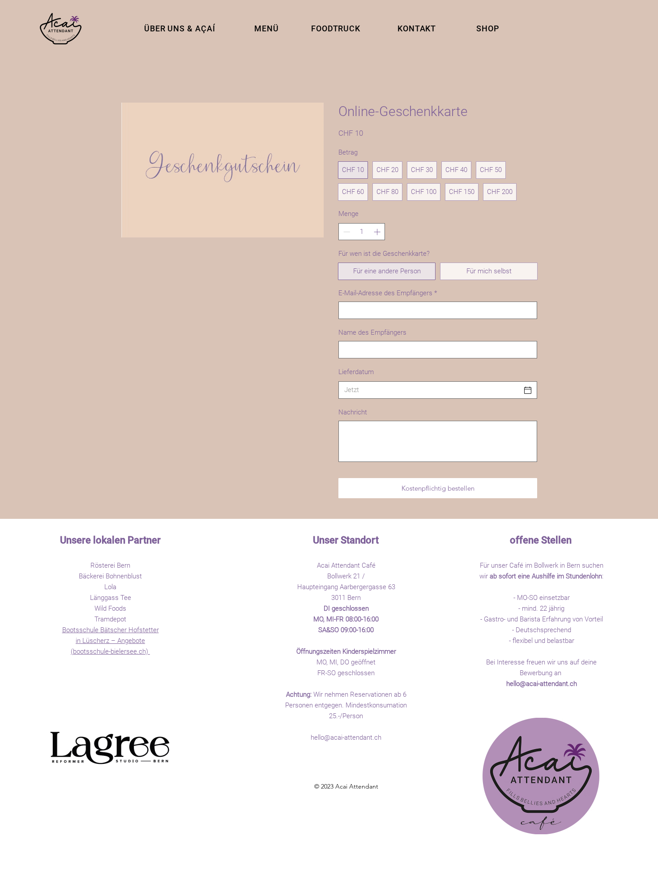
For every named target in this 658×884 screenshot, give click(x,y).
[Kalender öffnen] (527, 390)
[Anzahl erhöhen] (378, 232)
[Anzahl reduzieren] (346, 232)
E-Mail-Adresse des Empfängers (387, 293)
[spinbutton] (362, 232)
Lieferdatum (356, 372)
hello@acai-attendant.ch (346, 737)
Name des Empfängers (372, 332)
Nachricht (352, 412)
